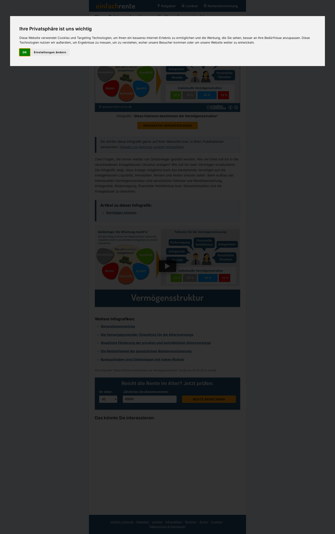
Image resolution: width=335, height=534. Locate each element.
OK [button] (24, 52)
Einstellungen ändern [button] (50, 52)
